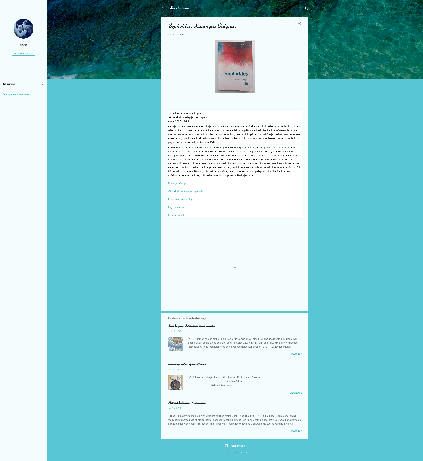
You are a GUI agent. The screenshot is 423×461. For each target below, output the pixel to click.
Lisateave (296, 354)
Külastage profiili (23, 53)
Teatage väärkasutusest (16, 94)
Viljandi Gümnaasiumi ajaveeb (185, 191)
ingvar (23, 45)
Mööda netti (178, 8)
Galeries (243, 452)
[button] (300, 24)
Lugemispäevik (176, 207)
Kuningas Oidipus (178, 183)
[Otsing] (306, 9)
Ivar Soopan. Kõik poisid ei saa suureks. (191, 326)
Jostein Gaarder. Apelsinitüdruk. (187, 364)
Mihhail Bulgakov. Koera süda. (187, 403)
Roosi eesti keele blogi (180, 199)
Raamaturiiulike (177, 215)
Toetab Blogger (237, 445)
